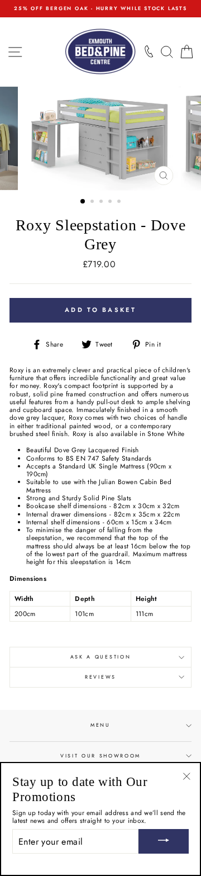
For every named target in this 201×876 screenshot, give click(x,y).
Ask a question (100, 656)
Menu (100, 724)
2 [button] (93, 202)
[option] (100, 9)
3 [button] (102, 202)
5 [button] (120, 202)
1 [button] (83, 202)
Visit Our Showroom (100, 755)
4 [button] (111, 202)
